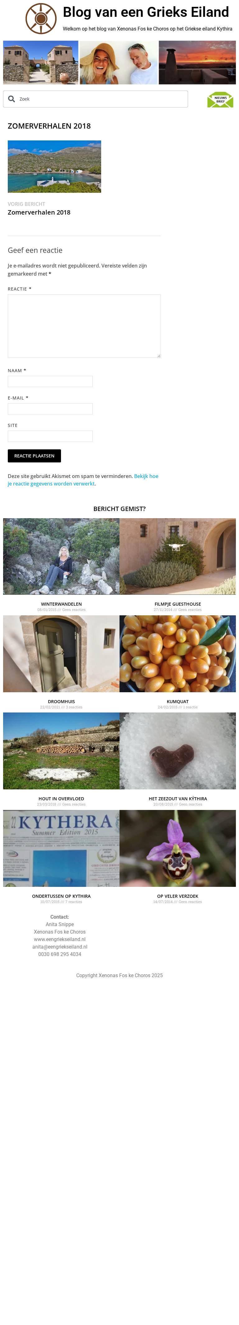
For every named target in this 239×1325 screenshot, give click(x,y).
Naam (17, 370)
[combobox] (95, 99)
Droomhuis (61, 701)
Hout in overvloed (61, 799)
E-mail (18, 398)
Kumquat (178, 701)
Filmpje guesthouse (178, 604)
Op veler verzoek (177, 896)
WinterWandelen (61, 604)
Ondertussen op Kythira (61, 896)
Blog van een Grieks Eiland (146, 12)
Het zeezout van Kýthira (178, 799)
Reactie (20, 289)
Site (13, 425)
